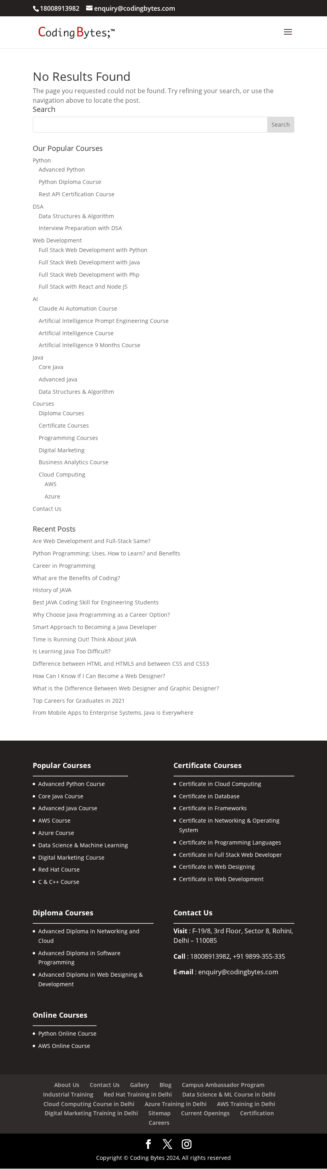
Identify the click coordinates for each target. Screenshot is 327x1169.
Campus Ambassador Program (223, 1085)
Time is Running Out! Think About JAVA (84, 639)
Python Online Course (67, 1033)
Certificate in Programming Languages (230, 842)
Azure (52, 496)
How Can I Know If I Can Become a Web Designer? (99, 676)
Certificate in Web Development (221, 879)
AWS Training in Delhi (246, 1104)
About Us (66, 1085)
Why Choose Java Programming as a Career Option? (101, 614)
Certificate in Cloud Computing (220, 784)
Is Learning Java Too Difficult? (71, 651)
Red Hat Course (59, 869)
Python (42, 160)
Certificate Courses (64, 425)
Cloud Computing (62, 474)
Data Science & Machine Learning (83, 845)
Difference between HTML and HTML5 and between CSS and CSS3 (121, 663)
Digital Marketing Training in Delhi (91, 1113)
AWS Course (54, 820)
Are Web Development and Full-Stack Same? (91, 541)
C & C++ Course (58, 882)
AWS (51, 484)
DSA (38, 206)
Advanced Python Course (71, 784)
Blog (165, 1085)
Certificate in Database (209, 796)
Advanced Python (62, 169)
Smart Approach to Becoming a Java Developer (95, 627)
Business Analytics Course (73, 462)
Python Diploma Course (70, 182)
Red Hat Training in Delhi (138, 1094)
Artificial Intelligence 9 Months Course (89, 345)
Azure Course (56, 833)
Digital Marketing (62, 450)
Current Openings (205, 1113)
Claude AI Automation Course (78, 308)
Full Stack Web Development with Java (89, 262)
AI (35, 299)
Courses (43, 403)
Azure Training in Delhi (176, 1104)
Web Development (57, 240)
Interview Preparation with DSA (80, 228)
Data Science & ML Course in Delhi (229, 1094)
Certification (257, 1113)
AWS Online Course (64, 1046)
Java (38, 357)
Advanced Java (58, 379)
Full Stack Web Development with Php (89, 274)
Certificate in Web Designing (217, 866)
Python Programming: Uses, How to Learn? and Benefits (106, 553)
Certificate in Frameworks (213, 808)
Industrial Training (68, 1094)
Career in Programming (64, 565)
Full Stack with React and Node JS (83, 286)
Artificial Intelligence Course (76, 333)
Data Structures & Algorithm (76, 216)
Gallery (139, 1085)
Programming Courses (68, 438)
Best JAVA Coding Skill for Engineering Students (96, 602)
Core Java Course (60, 796)
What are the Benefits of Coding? (76, 578)
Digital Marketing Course (71, 857)
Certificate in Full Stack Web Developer (230, 854)
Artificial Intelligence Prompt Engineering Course (104, 321)
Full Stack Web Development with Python (93, 250)
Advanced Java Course (67, 808)
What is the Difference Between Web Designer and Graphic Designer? (126, 688)
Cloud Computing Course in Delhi (88, 1104)
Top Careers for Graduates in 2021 (79, 700)
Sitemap (159, 1113)
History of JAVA (52, 590)
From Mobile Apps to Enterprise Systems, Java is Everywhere (113, 712)
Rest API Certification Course (76, 194)
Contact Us (47, 508)
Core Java (51, 367)
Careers (159, 1122)
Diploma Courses (61, 413)
